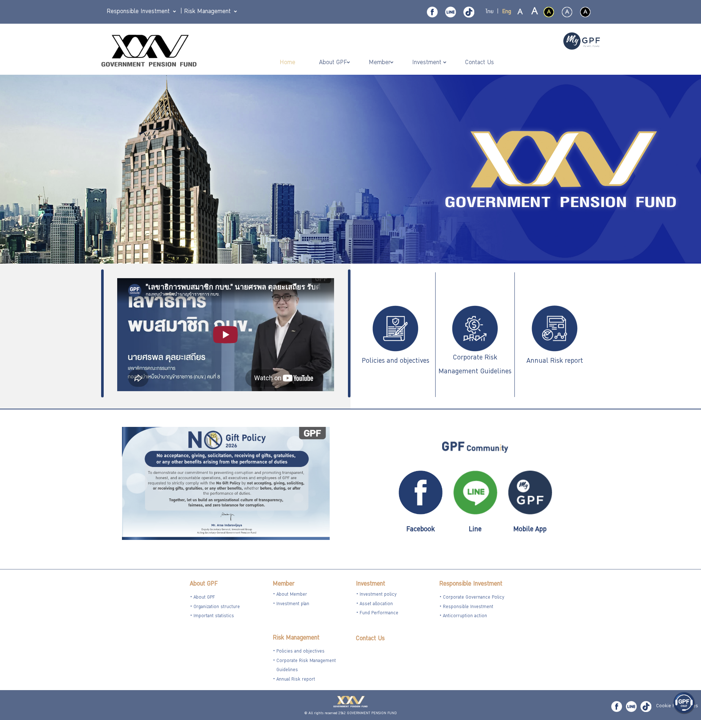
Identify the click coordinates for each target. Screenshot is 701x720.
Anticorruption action (465, 616)
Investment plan (292, 604)
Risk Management (296, 638)
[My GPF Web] (581, 42)
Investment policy (378, 594)
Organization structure (217, 607)
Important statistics (214, 616)
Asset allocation (376, 604)
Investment (370, 584)
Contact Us (370, 639)
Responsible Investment (470, 584)
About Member (291, 594)
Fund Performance (379, 613)
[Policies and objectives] (395, 329)
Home (288, 63)
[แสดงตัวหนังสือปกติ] (520, 12)
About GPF (204, 584)
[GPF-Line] (450, 12)
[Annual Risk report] (555, 329)
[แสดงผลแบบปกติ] (567, 12)
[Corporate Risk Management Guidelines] (475, 329)
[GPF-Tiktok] (468, 12)
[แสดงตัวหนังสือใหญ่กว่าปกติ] (534, 12)
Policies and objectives (395, 361)
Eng (506, 12)
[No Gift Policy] (226, 484)
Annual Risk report (554, 361)
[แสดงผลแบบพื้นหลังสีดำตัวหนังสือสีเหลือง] (548, 12)
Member (283, 584)
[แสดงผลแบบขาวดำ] (585, 12)
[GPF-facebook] (432, 12)
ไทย (490, 12)
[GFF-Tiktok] (646, 706)
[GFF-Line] (631, 706)
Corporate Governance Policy (473, 597)
